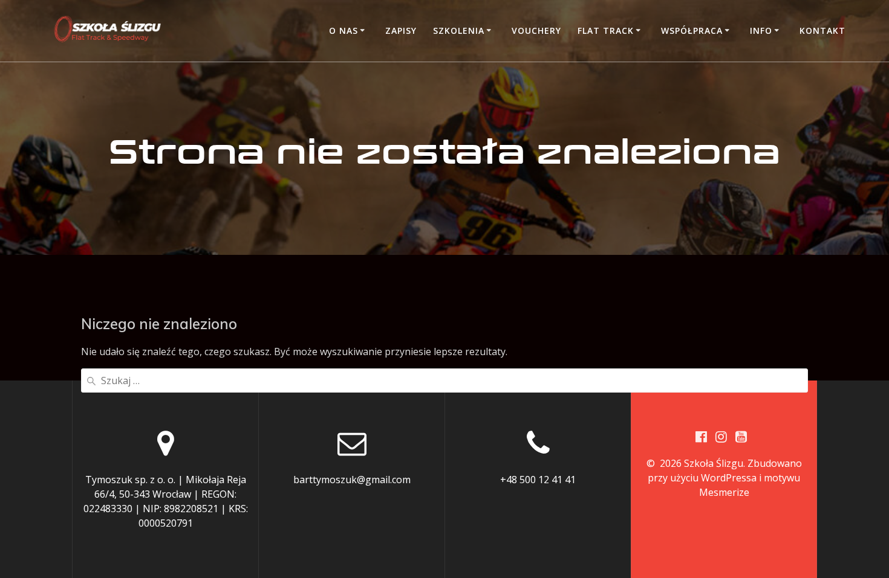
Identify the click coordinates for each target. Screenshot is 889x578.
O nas (343, 30)
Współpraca (692, 30)
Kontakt (822, 30)
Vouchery (536, 30)
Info (761, 30)
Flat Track (606, 30)
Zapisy (401, 30)
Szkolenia (458, 30)
